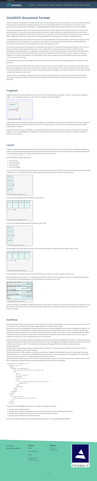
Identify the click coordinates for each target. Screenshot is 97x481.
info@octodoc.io (10, 0)
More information (79, 5)
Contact (87, 5)
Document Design (42, 5)
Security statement (13, 448)
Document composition (56, 5)
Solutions (32, 5)
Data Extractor (68, 5)
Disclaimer (10, 446)
